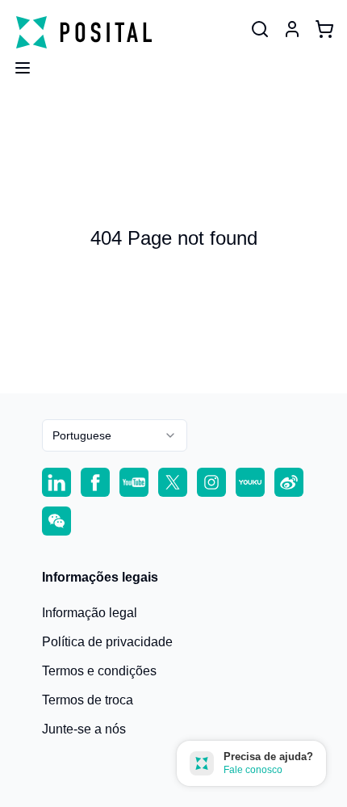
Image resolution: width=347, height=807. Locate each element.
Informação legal (89, 613)
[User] (260, 29)
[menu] (16, 63)
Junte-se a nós (84, 729)
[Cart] (324, 29)
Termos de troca (87, 700)
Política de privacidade (107, 642)
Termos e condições (99, 671)
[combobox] (114, 435)
